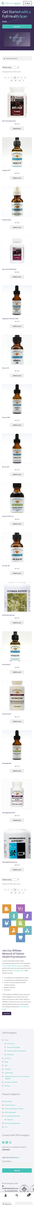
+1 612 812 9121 (12, 1191)
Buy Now (17, 26)
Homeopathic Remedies (12, 1116)
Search (17, 1195)
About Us (8, 1058)
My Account (5, 1195)
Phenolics (10, 1119)
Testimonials (9, 1073)
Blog (6, 1062)
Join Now (7, 1013)
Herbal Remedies (10, 1112)
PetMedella (6, 1149)
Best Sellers (8, 1101)
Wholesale (10, 1054)
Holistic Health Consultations (16, 1051)
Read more (17, 128)
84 (15, 80)
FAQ (6, 1065)
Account (17, 3)
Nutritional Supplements (12, 1123)
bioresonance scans (17, 970)
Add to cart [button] (17, 178)
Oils (6, 1127)
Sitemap (7, 1086)
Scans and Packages (13, 1047)
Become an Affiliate (11, 1082)
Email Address (6, 1161)
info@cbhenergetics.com (10, 1188)
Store (6, 1040)
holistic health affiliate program (12, 966)
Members (8, 1069)
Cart (26, 1193)
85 (19, 80)
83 (11, 80)
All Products (11, 1043)
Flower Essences (10, 1105)
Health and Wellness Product (14, 1108)
